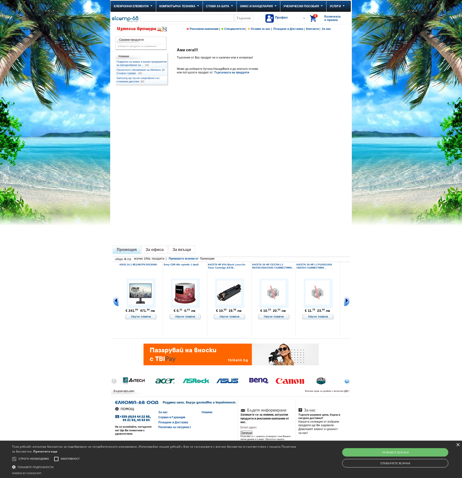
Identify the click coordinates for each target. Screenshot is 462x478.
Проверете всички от (191, 258)
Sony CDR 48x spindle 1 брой (181, 264)
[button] (154, 467)
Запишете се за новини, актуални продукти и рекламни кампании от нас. (264, 418)
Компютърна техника (177, 6)
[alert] (231, 459)
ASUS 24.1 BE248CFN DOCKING (138, 264)
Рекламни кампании (204, 29)
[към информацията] (141, 317)
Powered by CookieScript (26, 473)
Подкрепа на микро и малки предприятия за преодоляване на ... (141, 63)
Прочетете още (45, 451)
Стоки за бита (217, 6)
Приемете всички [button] (395, 452)
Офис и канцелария (256, 6)
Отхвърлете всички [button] (395, 463)
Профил (281, 17)
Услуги (335, 6)
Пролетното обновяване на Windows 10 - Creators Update (141, 71)
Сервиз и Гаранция (171, 417)
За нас (326, 29)
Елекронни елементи (131, 6)
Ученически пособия (301, 6)
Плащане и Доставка (288, 29)
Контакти (312, 29)
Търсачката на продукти (231, 72)
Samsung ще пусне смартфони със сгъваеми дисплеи (138, 80)
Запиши (246, 433)
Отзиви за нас (260, 29)
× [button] (458, 445)
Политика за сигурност (174, 427)
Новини (207, 412)
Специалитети (234, 29)
